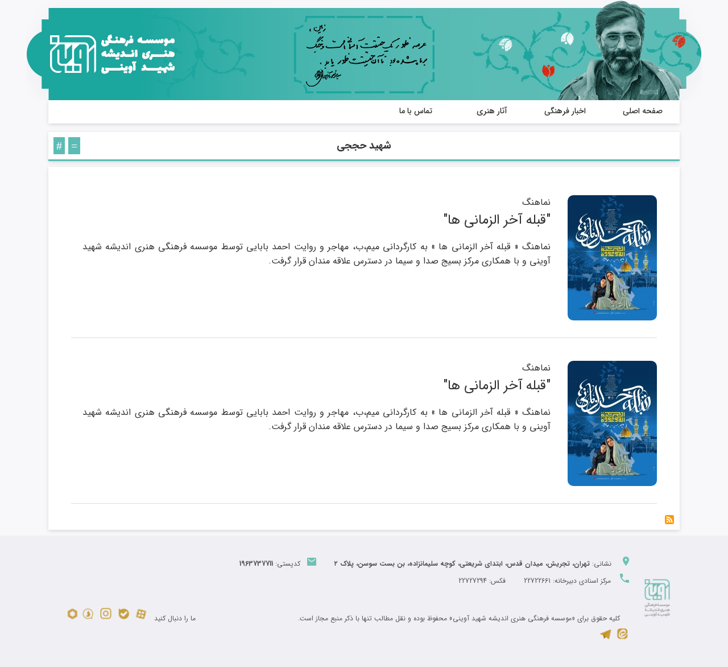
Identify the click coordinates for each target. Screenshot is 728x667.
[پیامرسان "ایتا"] (622, 638)
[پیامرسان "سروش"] (87, 618)
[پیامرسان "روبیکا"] (72, 618)
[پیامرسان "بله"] (123, 618)
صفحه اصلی (643, 111)
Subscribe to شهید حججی (669, 519)
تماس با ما (415, 111)
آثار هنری (492, 111)
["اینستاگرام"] (106, 618)
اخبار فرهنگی (565, 111)
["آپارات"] (141, 618)
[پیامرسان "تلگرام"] (605, 638)
